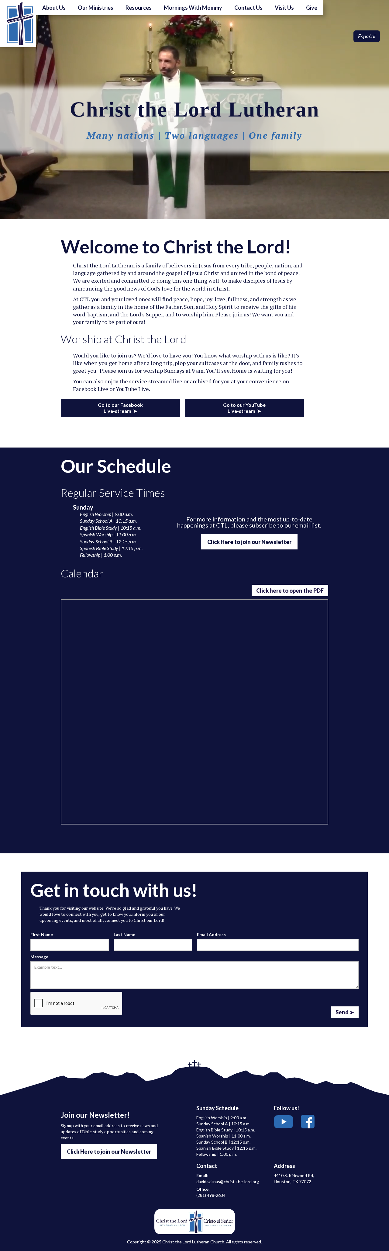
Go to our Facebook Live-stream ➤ (120, 408)
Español (366, 36)
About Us (54, 7)
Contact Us (248, 7)
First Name (41, 934)
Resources (139, 7)
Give (311, 7)
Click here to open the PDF (290, 590)
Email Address (211, 934)
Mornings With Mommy (193, 7)
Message (39, 956)
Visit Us (284, 7)
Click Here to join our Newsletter (249, 541)
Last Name (124, 934)
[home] (18, 23)
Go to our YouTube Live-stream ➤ (244, 408)
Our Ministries (95, 7)
